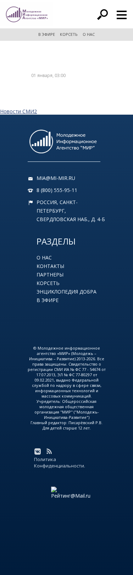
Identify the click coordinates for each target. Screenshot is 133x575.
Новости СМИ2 (18, 111)
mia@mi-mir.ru (56, 178)
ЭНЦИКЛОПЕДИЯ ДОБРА (66, 291)
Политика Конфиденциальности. (59, 462)
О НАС (89, 34)
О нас (44, 257)
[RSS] (48, 451)
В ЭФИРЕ (46, 34)
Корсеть (48, 283)
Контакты (50, 266)
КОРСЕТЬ (69, 34)
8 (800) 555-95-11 (57, 190)
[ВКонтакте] (37, 451)
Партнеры (50, 274)
